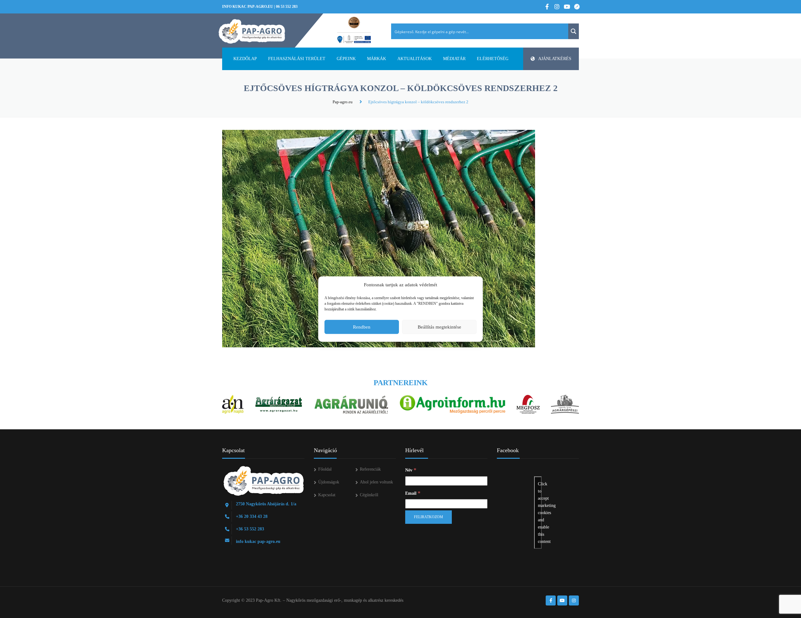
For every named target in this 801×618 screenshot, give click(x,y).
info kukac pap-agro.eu (247, 6)
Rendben (361, 326)
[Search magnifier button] (573, 31)
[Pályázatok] (354, 30)
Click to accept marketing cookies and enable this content (540, 513)
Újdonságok (328, 482)
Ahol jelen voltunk (376, 482)
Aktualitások (414, 58)
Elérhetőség (492, 58)
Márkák (376, 58)
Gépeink (346, 58)
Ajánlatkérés (554, 58)
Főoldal (325, 469)
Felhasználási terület (296, 58)
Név (410, 470)
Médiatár (454, 58)
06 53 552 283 (287, 6)
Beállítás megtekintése (439, 326)
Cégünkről (369, 495)
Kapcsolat (326, 495)
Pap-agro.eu (343, 102)
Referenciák (370, 469)
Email (413, 493)
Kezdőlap (245, 58)
